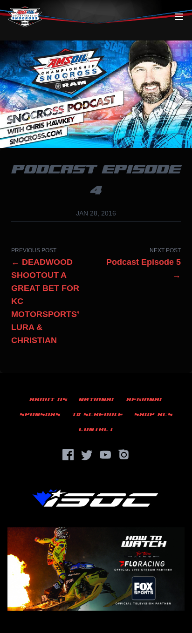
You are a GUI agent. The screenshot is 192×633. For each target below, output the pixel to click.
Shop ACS (153, 414)
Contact (96, 429)
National (97, 400)
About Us (48, 400)
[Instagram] (124, 454)
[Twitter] (86, 454)
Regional (144, 400)
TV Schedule (97, 414)
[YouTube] (105, 454)
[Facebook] (68, 454)
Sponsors (40, 414)
